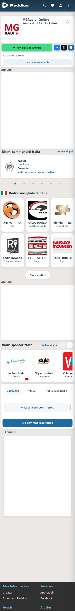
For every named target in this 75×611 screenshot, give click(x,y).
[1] (15, 183)
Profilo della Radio (56, 390)
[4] (42, 183)
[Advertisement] (37, 110)
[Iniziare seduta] (61, 5)
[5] (51, 183)
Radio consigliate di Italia (28, 193)
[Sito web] (71, 47)
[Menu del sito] (69, 5)
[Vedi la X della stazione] (64, 47)
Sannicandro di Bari (32, 23)
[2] (24, 183)
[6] (59, 183)
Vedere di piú (65, 151)
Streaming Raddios (15, 598)
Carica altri (37, 275)
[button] (44, 5)
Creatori (8, 592)
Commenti (13, 390)
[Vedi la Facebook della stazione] (57, 47)
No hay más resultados (37, 423)
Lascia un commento (37, 62)
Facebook (46, 598)
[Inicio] (15, 5)
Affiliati (32, 390)
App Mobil (47, 592)
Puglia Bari (51, 23)
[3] (33, 183)
